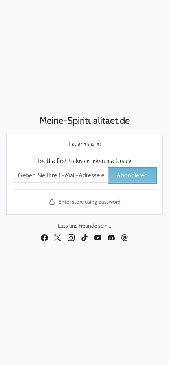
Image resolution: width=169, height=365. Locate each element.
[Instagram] (71, 237)
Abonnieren (132, 175)
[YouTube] (98, 237)
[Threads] (124, 237)
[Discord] (111, 237)
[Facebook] (44, 237)
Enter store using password (89, 201)
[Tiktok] (84, 237)
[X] (57, 237)
